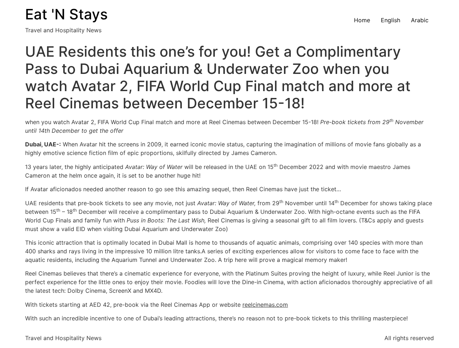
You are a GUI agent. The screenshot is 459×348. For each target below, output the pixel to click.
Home (362, 20)
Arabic (420, 20)
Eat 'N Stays (66, 14)
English (390, 20)
